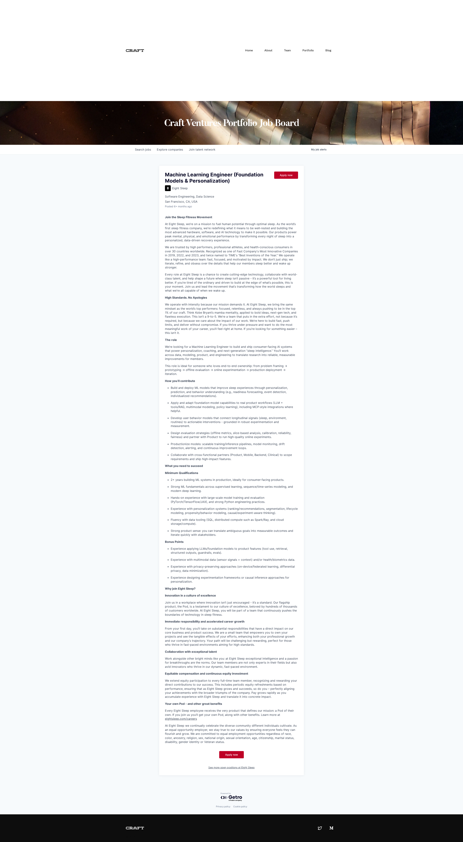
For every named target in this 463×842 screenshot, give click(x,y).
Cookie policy (240, 806)
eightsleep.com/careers (181, 719)
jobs (143, 149)
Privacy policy (223, 806)
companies (170, 149)
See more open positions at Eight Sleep (231, 767)
